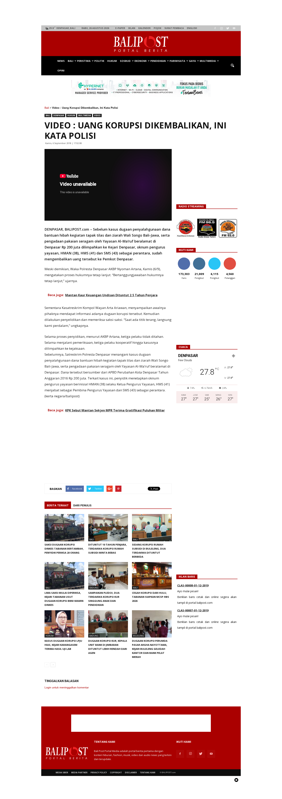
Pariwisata (177, 61)
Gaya (192, 61)
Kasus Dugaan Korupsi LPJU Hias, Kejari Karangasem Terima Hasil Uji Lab (63, 645)
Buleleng (138, 635)
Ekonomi (140, 61)
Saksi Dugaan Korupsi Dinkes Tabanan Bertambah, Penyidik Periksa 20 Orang (64, 548)
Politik (99, 61)
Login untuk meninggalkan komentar (67, 687)
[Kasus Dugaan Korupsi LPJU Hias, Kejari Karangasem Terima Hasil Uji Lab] (64, 624)
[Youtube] (234, 28)
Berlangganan (231, 259)
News (61, 61)
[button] (232, 65)
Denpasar (58, 115)
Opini (60, 70)
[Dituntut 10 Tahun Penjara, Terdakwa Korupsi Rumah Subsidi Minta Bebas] (108, 527)
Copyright (116, 772)
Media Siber (62, 772)
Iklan (131, 28)
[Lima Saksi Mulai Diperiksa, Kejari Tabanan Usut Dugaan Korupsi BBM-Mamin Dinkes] (64, 575)
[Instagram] (221, 28)
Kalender (144, 28)
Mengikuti (199, 259)
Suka (184, 259)
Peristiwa (84, 61)
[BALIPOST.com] (141, 43)
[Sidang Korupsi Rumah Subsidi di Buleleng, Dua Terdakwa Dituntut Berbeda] (152, 527)
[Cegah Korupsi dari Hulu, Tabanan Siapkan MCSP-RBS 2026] (152, 575)
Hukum (112, 61)
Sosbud (125, 61)
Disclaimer (131, 772)
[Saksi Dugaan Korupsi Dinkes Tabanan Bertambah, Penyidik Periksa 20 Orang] (64, 527)
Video (97, 115)
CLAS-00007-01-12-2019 (193, 600)
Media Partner (79, 772)
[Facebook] (215, 28)
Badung (93, 587)
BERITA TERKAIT (58, 505)
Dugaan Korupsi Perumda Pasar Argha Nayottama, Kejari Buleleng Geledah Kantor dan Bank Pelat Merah (149, 649)
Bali (70, 61)
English (192, 28)
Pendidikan (158, 61)
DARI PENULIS (82, 505)
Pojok (157, 28)
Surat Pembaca (174, 28)
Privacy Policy (99, 772)
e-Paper (120, 28)
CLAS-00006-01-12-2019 (193, 625)
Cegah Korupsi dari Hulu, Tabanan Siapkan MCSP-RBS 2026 (150, 597)
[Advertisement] (141, 12)
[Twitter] (228, 28)
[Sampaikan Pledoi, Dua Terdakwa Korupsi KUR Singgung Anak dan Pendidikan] (108, 575)
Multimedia (208, 61)
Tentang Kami (147, 772)
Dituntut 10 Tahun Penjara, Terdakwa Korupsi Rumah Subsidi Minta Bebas (107, 548)
